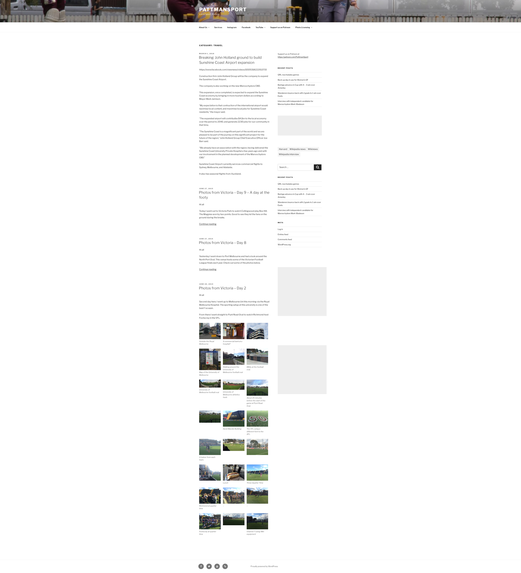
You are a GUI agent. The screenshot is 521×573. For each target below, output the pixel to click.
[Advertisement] (300, 126)
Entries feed (283, 234)
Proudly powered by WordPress (264, 566)
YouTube (259, 27)
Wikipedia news (298, 149)
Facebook (246, 27)
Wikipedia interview (289, 154)
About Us (203, 27)
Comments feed (285, 239)
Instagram (232, 27)
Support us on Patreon (280, 27)
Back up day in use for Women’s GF (293, 80)
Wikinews (313, 149)
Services (218, 27)
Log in (280, 229)
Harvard (283, 149)
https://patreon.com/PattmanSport (293, 57)
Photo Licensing (302, 27)
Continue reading (207, 224)
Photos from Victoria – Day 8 (222, 243)
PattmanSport (223, 9)
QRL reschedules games (288, 75)
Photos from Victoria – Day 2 (222, 288)
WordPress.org (284, 244)
